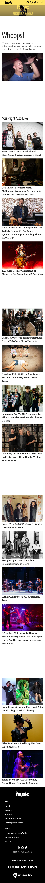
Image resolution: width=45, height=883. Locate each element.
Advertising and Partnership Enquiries (16, 833)
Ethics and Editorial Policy (13, 818)
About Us (7, 806)
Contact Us (8, 841)
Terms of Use (8, 814)
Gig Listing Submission (12, 837)
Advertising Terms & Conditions (14, 823)
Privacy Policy (9, 810)
